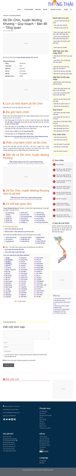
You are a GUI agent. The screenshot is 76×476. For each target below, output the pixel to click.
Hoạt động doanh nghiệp (45, 415)
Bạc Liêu (8, 271)
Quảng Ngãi (39, 267)
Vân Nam (10, 122)
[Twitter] (7, 420)
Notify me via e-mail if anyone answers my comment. (20, 360)
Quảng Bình (39, 263)
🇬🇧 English (41, 462)
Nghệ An (23, 294)
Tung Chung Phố (28, 131)
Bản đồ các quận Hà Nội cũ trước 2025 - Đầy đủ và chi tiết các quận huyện (63, 175)
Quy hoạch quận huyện (8, 448)
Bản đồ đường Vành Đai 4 (61, 131)
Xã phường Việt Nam (15, 15)
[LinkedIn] (12, 420)
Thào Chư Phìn (33, 126)
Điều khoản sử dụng (44, 441)
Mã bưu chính (42, 426)
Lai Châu (23, 283)
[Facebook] (4, 420)
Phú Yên (38, 261)
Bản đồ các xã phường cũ (61, 106)
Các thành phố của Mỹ (60, 140)
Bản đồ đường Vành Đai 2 (61, 126)
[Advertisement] (26, 43)
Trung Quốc (16, 122)
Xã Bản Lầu (9, 218)
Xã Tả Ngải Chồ (40, 216)
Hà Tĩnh (23, 267)
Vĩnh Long (39, 292)
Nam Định (24, 292)
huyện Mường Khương (23, 57)
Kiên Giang (24, 279)
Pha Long (30, 134)
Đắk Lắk (8, 293)
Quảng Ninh (39, 269)
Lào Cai (23, 285)
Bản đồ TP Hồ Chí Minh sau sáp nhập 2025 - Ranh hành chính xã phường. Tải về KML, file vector (64, 193)
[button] (71, 9)
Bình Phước (9, 285)
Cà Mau (8, 289)
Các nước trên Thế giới (60, 25)
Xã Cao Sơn (9, 222)
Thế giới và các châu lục (61, 28)
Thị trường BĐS (28, 9)
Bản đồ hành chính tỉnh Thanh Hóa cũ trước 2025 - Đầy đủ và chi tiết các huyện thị (64, 215)
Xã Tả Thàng (39, 218)
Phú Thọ (38, 259)
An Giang (8, 267)
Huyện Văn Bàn (40, 243)
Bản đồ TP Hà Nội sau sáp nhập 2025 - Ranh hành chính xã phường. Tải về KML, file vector (64, 187)
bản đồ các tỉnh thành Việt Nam (19, 255)
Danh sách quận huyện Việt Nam (15, 252)
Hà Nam (23, 265)
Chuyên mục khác (56, 9)
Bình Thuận (9, 287)
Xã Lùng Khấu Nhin (26, 216)
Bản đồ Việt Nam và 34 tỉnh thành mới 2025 (63, 181)
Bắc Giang (8, 275)
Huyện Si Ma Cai (41, 241)
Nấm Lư (17, 131)
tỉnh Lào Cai (34, 57)
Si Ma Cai (46, 126)
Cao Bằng (8, 291)
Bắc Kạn (8, 273)
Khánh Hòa (24, 277)
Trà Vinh (38, 289)
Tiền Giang (39, 287)
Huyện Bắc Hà (10, 241)
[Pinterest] (14, 420)
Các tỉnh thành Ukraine (60, 151)
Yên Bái (38, 296)
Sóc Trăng (39, 273)
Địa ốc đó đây (42, 419)
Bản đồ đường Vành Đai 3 (61, 128)
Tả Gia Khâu (15, 124)
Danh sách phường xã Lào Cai (14, 229)
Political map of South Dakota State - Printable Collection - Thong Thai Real (64, 204)
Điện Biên (8, 297)
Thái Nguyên (40, 281)
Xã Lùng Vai (24, 218)
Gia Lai (23, 261)
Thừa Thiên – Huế (41, 285)
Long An (23, 291)
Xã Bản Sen (9, 220)
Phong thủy (42, 423)
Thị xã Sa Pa (9, 239)
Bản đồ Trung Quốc (61, 198)
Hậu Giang (24, 273)
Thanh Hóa (39, 283)
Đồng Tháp (24, 259)
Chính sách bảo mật (44, 438)
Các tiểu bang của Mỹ (60, 137)
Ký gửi (66, 9)
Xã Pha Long (40, 212)
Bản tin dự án (42, 413)
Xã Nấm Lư (24, 222)
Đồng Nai (23, 258)
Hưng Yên (24, 275)
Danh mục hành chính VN (9, 446)
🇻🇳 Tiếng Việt (42, 460)
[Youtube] (9, 420)
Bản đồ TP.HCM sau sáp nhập (63, 73)
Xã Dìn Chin (24, 212)
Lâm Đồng (24, 289)
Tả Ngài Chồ (21, 134)
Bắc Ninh (8, 277)
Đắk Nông (8, 295)
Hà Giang (23, 263)
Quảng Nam (39, 265)
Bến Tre (8, 279)
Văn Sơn (46, 120)
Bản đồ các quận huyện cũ (62, 103)
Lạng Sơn (23, 287)
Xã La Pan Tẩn (25, 214)
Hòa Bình (23, 271)
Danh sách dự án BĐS (60, 47)
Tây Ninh (38, 277)
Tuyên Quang (40, 291)
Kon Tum (23, 281)
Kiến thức (38, 9)
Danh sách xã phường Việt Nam (14, 249)
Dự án (19, 9)
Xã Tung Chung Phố (42, 222)
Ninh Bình (24, 296)
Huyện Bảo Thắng (26, 237)
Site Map (41, 449)
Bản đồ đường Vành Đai (8, 442)
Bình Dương (9, 281)
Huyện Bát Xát (25, 241)
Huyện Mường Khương (10, 208)
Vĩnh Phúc (39, 294)
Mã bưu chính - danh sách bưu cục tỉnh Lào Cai (19, 231)
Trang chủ (5, 15)
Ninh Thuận (39, 258)
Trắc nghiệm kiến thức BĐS (9, 450)
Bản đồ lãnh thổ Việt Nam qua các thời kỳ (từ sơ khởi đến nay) (63, 209)
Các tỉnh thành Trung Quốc (62, 144)
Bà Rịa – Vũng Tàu (11, 269)
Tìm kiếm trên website (44, 445)
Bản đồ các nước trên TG (9, 444)
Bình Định (8, 283)
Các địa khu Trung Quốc (61, 147)
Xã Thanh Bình (40, 220)
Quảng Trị (39, 271)
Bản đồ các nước (7, 436)
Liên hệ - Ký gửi (43, 436)
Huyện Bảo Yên (25, 239)
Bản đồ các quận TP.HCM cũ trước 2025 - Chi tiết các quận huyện (64, 169)
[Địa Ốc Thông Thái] (60, 3)
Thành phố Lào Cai (11, 237)
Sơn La (38, 275)
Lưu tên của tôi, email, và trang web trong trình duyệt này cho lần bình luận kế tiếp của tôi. (26, 355)
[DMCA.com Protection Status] (43, 452)
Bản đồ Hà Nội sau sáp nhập (62, 71)
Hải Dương (24, 269)
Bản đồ (45, 9)
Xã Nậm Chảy (25, 220)
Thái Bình (39, 279)
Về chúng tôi (42, 447)
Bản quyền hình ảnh (44, 443)
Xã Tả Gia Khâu (40, 214)
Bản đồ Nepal (60, 164)
